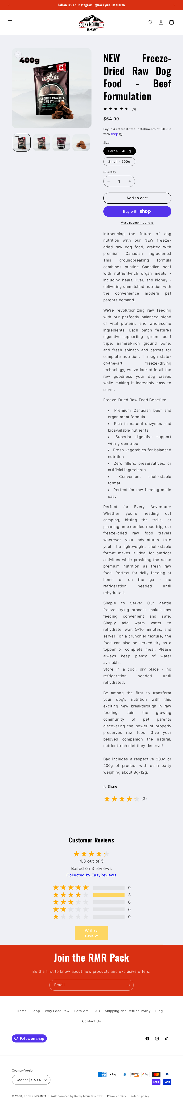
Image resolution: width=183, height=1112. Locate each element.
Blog (159, 1011)
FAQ (97, 1011)
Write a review (91, 933)
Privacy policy (116, 1096)
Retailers (81, 1011)
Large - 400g (119, 151)
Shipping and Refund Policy (127, 1011)
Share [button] (112, 787)
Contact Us (91, 1021)
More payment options (137, 222)
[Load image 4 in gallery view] (81, 142)
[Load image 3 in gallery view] (61, 142)
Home (22, 1011)
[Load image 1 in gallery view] (21, 142)
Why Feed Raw (57, 1011)
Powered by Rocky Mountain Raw (80, 1096)
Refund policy (140, 1096)
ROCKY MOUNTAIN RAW (40, 1096)
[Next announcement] (174, 5)
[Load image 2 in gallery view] (41, 142)
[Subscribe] (128, 985)
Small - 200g (119, 162)
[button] (10, 22)
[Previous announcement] (9, 5)
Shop (35, 1011)
